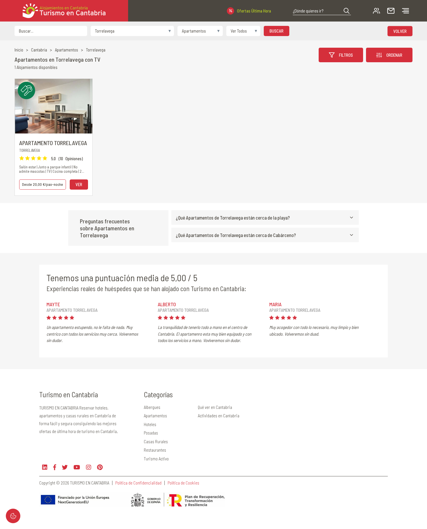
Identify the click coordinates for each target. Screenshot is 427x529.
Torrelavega (95, 50)
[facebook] (54, 467)
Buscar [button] (277, 30)
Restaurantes (155, 450)
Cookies (13, 516)
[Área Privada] (376, 11)
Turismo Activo (156, 458)
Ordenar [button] (394, 55)
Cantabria (39, 50)
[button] (346, 10)
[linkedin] (44, 467)
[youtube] (76, 467)
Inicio (19, 50)
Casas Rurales (156, 441)
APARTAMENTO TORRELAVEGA (53, 142)
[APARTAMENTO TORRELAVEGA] (53, 106)
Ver (79, 184)
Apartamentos (66, 50)
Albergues (152, 407)
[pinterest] (100, 467)
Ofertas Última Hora (254, 10)
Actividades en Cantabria (218, 415)
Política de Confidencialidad (138, 483)
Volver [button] (400, 30)
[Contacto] (390, 11)
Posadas (151, 432)
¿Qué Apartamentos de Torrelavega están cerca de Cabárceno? (236, 235)
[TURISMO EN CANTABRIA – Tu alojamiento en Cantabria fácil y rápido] (64, 10)
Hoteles (150, 424)
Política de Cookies (183, 483)
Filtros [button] (346, 55)
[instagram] (88, 467)
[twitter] (65, 467)
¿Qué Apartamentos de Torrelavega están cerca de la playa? (233, 217)
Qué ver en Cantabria (215, 407)
